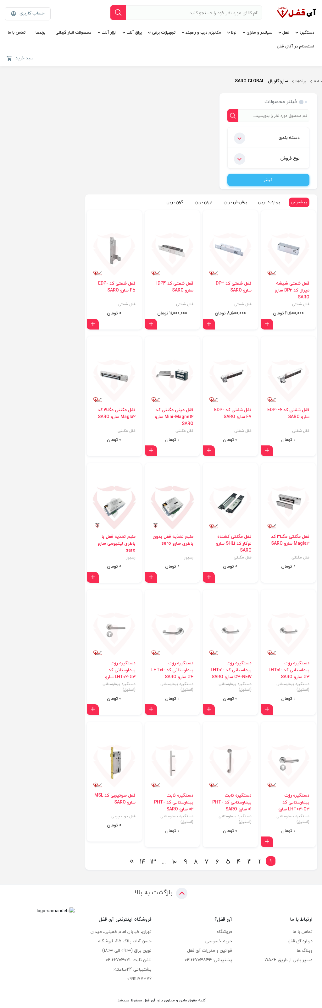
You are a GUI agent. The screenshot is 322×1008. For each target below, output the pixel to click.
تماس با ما (16, 32)
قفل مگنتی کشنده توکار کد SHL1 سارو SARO (234, 543)
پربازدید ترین (269, 202)
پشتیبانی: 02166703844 (208, 960)
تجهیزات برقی (163, 32)
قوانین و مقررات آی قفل (209, 950)
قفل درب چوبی (123, 816)
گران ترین (174, 202)
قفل (285, 32)
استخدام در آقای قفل (295, 46)
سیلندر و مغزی (259, 32)
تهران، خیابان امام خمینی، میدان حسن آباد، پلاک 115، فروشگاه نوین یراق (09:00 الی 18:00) (121, 941)
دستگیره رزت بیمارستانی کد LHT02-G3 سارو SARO (120, 673)
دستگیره (306, 32)
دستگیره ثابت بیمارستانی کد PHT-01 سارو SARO (232, 802)
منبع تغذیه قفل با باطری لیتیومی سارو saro (116, 543)
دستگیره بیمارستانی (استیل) (292, 687)
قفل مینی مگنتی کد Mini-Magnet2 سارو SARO (174, 416)
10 (174, 861)
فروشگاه (224, 931)
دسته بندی (289, 137)
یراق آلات (134, 32)
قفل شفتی (300, 304)
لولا (233, 32)
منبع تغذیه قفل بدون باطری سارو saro (173, 540)
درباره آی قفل (300, 941)
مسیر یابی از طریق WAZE (288, 960)
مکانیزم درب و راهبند (203, 32)
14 (142, 861)
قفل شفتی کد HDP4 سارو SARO (173, 287)
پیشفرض (299, 202)
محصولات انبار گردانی (73, 32)
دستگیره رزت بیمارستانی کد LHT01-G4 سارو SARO (172, 670)
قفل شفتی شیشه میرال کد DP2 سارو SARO (292, 290)
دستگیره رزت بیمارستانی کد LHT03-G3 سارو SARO (293, 806)
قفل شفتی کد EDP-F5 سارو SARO (117, 287)
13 (153, 861)
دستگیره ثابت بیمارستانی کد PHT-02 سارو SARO (173, 802)
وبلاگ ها (305, 950)
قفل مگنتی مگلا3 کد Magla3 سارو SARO (290, 540)
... (164, 861)
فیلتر (268, 179)
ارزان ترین (203, 202)
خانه (318, 81)
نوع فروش (290, 158)
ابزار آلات (109, 32)
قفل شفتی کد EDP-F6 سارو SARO (288, 413)
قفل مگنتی (184, 431)
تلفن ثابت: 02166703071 (129, 960)
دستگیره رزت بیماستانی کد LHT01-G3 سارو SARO (289, 670)
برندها (40, 32)
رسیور (188, 557)
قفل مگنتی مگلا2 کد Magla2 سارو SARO (117, 413)
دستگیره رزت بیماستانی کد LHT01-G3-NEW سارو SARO (231, 670)
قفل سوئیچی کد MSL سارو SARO (115, 799)
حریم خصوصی (218, 941)
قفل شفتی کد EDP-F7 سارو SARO (233, 413)
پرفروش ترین (235, 202)
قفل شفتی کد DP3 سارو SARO (234, 287)
